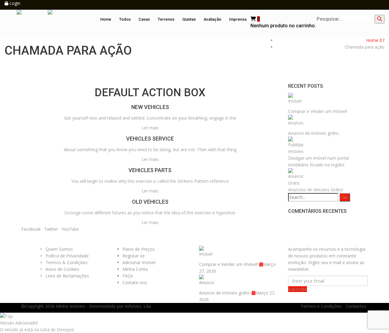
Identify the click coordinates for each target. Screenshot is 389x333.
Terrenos (166, 19)
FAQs (127, 276)
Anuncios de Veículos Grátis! (315, 189)
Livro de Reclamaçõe (66, 276)
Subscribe (297, 289)
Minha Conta (135, 269)
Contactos (356, 306)
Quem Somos (59, 249)
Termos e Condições (321, 306)
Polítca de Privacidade (67, 256)
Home (105, 19)
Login (14, 3)
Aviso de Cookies (62, 269)
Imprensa (237, 19)
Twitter (51, 229)
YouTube (70, 229)
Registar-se (133, 256)
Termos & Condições (67, 262)
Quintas (189, 19)
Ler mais (150, 128)
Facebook (31, 229)
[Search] (379, 19)
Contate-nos (134, 282)
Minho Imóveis (70, 306)
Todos (125, 19)
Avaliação (212, 19)
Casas (144, 19)
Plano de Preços (138, 249)
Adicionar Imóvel (138, 262)
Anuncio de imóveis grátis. (313, 133)
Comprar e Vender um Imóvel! (317, 111)
